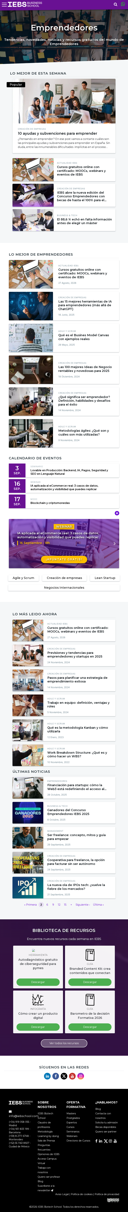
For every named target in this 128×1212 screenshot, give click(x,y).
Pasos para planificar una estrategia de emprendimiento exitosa (77, 679)
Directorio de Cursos (78, 1140)
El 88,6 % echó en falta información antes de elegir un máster (84, 221)
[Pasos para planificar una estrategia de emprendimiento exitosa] (28, 680)
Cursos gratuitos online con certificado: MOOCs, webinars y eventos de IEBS (81, 170)
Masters (71, 1113)
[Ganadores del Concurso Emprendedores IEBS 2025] (28, 813)
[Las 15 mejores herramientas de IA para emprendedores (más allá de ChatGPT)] (31, 306)
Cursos (70, 1127)
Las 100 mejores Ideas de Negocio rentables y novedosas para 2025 (85, 369)
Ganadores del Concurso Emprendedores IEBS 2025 (68, 812)
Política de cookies (81, 1194)
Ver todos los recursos (64, 1043)
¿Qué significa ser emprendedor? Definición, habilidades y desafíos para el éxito (84, 400)
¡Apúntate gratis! (64, 559)
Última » (98, 904)
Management (55, 831)
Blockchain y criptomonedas (50, 503)
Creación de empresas (32, 129)
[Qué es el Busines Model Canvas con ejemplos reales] (31, 338)
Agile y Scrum (67, 331)
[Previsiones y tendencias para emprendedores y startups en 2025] (28, 655)
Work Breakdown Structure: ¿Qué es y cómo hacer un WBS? (77, 754)
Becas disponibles (105, 1127)
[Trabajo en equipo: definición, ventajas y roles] (28, 705)
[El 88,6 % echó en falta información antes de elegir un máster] (33, 220)
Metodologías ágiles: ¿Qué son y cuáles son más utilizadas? (83, 432)
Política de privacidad (107, 1194)
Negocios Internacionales (64, 587)
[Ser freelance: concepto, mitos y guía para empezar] (28, 837)
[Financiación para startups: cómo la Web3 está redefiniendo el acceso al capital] (28, 788)
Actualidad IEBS (67, 163)
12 (59, 904)
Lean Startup (105, 578)
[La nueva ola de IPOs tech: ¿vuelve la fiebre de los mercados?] (28, 887)
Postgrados (73, 1118)
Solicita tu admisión (106, 1122)
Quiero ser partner (105, 1131)
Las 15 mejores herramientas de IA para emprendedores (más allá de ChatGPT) (85, 305)
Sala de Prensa (46, 1140)
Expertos (71, 1122)
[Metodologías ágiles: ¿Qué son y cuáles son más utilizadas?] (31, 433)
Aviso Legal (62, 1194)
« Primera (30, 904)
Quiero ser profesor (49, 1176)
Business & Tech (67, 215)
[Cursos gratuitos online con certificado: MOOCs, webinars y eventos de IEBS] (33, 169)
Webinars (71, 1136)
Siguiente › (83, 904)
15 (65, 904)
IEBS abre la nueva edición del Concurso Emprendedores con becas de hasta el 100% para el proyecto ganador (81, 198)
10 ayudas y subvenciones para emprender (57, 133)
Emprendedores (57, 781)
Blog (40, 1181)
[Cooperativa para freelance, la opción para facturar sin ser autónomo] (64, 101)
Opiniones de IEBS (49, 1154)
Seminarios (72, 1131)
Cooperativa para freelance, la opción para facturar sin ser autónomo (76, 862)
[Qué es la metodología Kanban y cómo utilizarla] (28, 730)
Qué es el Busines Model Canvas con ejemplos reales (83, 337)
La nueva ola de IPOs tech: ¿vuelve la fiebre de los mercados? (76, 887)
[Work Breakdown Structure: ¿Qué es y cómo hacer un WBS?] (28, 755)
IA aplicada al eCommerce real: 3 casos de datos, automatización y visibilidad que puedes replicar (64, 487)
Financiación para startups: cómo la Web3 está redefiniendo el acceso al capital (75, 789)
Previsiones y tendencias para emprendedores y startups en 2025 (74, 655)
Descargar (38, 982)
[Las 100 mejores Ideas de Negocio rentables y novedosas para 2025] (31, 369)
